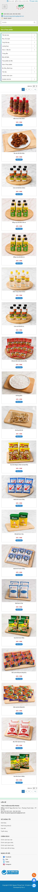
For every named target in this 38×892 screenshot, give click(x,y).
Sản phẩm (9, 27)
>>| (35, 89)
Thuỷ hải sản (5, 42)
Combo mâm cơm (7, 75)
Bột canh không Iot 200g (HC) (19, 672)
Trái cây (4, 72)
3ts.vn (23, 887)
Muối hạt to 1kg (19, 603)
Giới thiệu (3, 822)
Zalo (6, 859)
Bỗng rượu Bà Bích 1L (19, 257)
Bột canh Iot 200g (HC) (19, 707)
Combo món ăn (6, 79)
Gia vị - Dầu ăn (6, 49)
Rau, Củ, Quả (6, 38)
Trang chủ (3, 27)
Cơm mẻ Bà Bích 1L (19, 326)
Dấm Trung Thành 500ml (19, 291)
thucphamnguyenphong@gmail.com (14, 16)
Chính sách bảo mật (6, 839)
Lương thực (5, 46)
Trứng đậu (5, 53)
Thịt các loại (5, 35)
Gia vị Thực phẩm (7, 64)
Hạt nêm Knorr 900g (19, 637)
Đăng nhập (11, 1)
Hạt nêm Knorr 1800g (19, 776)
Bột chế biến (5, 57)
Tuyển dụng (4, 831)
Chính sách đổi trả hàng (7, 848)
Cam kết (3, 828)
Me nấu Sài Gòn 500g (19, 153)
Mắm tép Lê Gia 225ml (19, 118)
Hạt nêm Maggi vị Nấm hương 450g (19, 464)
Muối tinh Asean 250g (19, 499)
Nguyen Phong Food (18, 885)
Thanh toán (34, 1)
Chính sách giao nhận (7, 842)
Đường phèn (19, 395)
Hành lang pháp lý (6, 825)
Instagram (8, 864)
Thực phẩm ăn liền (7, 60)
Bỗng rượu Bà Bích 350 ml (19, 222)
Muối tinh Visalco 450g (19, 568)
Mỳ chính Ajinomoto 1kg (19, 741)
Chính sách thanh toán (7, 845)
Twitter (7, 861)
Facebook (8, 857)
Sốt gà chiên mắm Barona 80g (19, 361)
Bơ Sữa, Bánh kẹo (7, 68)
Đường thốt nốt (19, 430)
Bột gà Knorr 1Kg (19, 534)
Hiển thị (29, 86)
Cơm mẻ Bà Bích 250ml (19, 188)
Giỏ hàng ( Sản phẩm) (23, 1)
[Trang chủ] (20, 11)
